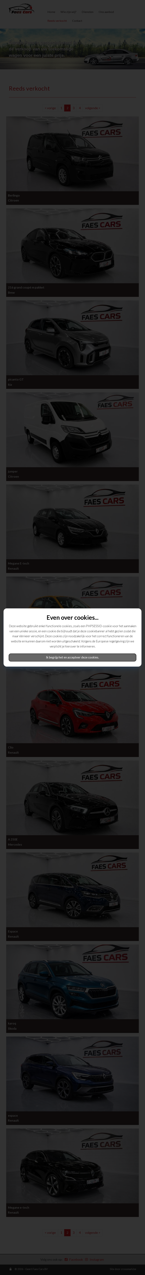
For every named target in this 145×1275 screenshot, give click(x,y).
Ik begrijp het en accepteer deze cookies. (72, 657)
